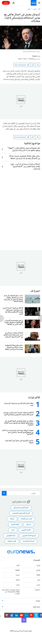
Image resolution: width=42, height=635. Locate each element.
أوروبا (38, 565)
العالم (29, 9)
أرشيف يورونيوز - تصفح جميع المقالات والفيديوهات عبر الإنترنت (11, 591)
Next (38, 575)
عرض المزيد (36, 607)
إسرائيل (28, 524)
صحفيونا (37, 589)
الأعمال (38, 570)
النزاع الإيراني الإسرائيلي (21, 507)
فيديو (38, 585)
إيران (12, 530)
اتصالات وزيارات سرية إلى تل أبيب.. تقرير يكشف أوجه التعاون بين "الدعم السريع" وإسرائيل (25, 166)
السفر (38, 580)
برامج (18, 585)
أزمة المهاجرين (10, 535)
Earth (18, 570)
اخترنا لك (35, 291)
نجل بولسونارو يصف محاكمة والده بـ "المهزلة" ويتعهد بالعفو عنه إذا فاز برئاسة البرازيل (24, 149)
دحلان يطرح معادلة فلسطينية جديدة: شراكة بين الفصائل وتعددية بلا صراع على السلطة (24, 157)
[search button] (4, 493)
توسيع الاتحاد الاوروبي (29, 535)
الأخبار (34, 9)
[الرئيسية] (39, 9)
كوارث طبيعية (12, 541)
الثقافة (18, 580)
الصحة (18, 575)
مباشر (6, 3)
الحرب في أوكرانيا (26, 519)
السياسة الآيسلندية (28, 541)
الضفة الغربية (15, 524)
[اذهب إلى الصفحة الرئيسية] (33, 3)
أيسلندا (12, 519)
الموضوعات (36, 560)
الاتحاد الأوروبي (26, 530)
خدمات (38, 601)
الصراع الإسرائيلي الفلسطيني (21, 513)
